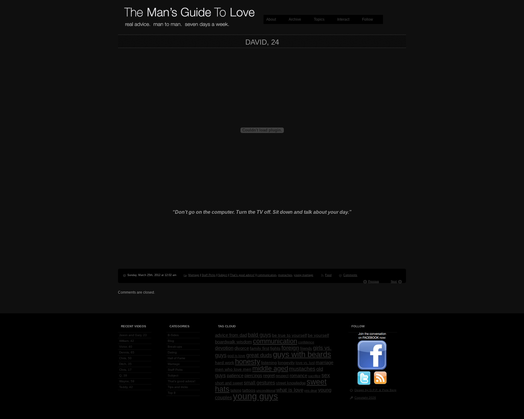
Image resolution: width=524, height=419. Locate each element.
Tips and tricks (178, 387)
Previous (373, 281)
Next (394, 281)
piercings (253, 375)
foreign (290, 348)
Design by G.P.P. (366, 390)
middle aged (270, 368)
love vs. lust (305, 363)
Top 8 (172, 392)
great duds (259, 355)
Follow (367, 19)
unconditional (265, 390)
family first (259, 348)
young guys (255, 396)
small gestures (259, 382)
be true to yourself (289, 335)
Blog (171, 340)
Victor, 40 (125, 346)
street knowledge (291, 383)
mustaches (285, 275)
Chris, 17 (125, 369)
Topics (319, 19)
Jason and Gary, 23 (133, 335)
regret (269, 375)
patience (235, 375)
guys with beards (302, 354)
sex (325, 375)
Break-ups (175, 346)
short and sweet (229, 383)
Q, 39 (123, 375)
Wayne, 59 (126, 381)
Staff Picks (209, 275)
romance (298, 375)
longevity (286, 362)
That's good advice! (242, 275)
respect (282, 375)
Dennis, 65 (126, 352)
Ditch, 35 (125, 364)
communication (266, 275)
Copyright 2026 (365, 397)
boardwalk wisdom (233, 341)
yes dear (310, 390)
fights (275, 348)
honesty (247, 362)
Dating (172, 352)
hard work (224, 362)
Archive (295, 19)
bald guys (259, 335)
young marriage (303, 275)
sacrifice (314, 376)
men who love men (233, 369)
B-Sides (173, 335)
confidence (306, 342)
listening (269, 362)
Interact (343, 19)
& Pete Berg (387, 390)
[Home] (189, 26)
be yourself (318, 335)
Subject (222, 275)
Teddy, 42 (126, 387)
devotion (224, 348)
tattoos (248, 390)
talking (235, 390)
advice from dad (231, 335)
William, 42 (126, 340)
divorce (241, 348)
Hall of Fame (176, 358)
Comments (350, 275)
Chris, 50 (125, 358)
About (271, 19)
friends (306, 348)
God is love (236, 356)
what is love (289, 390)
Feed (328, 275)
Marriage (193, 275)
